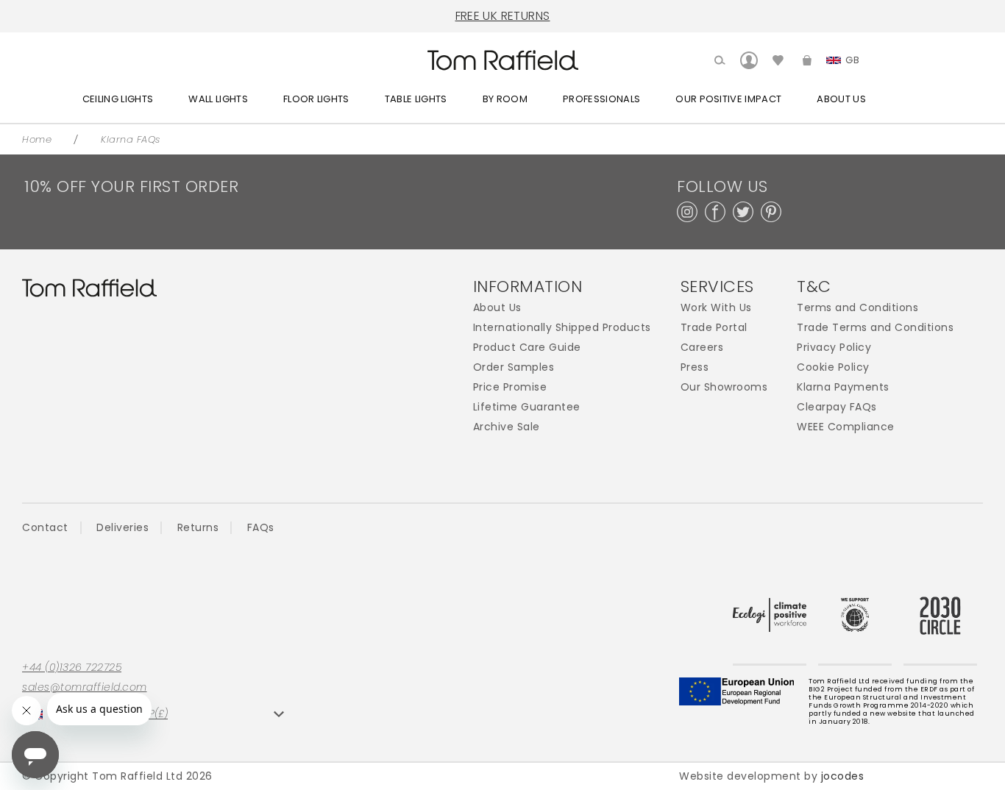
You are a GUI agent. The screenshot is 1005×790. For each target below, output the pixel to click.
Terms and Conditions (857, 308)
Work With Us (716, 308)
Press (695, 367)
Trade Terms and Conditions (875, 327)
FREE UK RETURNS (502, 15)
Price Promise (510, 387)
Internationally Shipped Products (562, 327)
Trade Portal (714, 327)
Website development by (771, 776)
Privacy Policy (834, 347)
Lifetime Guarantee (526, 407)
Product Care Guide (527, 347)
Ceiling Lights (118, 99)
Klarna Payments (843, 387)
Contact (45, 527)
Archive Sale (506, 427)
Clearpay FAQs (837, 407)
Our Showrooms (724, 387)
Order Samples (514, 367)
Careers (702, 347)
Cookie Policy (833, 367)
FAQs (260, 527)
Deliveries (122, 527)
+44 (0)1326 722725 (71, 667)
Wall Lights (218, 99)
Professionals (601, 99)
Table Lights (416, 99)
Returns (198, 527)
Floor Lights (316, 99)
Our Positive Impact (728, 99)
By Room (505, 99)
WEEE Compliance (846, 427)
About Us (841, 99)
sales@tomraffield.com (84, 687)
